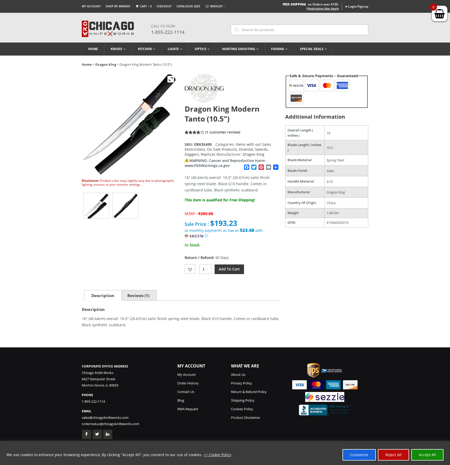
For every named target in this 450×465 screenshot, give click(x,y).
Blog (180, 400)
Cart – (146, 6)
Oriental (246, 149)
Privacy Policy (241, 383)
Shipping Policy (242, 400)
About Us (238, 374)
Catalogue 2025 (188, 6)
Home (93, 49)
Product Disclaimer (245, 417)
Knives (116, 49)
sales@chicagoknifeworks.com (105, 417)
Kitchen (145, 49)
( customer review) (222, 132)
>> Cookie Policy (217, 454)
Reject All (393, 454)
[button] (232, 233)
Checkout (164, 6)
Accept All (427, 454)
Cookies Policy (242, 409)
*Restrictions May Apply (322, 8)
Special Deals (311, 49)
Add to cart (229, 269)
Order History (188, 383)
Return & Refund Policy (249, 391)
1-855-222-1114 (167, 32)
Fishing (277, 49)
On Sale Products (222, 149)
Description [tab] (102, 295)
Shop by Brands (118, 6)
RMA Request (187, 409)
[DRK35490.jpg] (96, 206)
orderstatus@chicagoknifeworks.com (110, 423)
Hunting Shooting (238, 49)
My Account (91, 6)
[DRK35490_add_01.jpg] (126, 206)
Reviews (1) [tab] (138, 295)
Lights (173, 49)
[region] (225, 453)
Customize (359, 454)
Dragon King (105, 64)
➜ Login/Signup (356, 6)
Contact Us (185, 391)
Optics (200, 49)
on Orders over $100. (311, 4)
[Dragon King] (204, 101)
